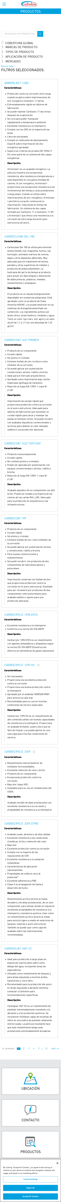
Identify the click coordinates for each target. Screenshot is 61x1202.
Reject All (30, 1188)
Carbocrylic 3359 (17, 751)
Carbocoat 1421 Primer (21, 340)
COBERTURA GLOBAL (19, 43)
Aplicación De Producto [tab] (24, 56)
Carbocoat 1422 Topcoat (22, 443)
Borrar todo (7, 66)
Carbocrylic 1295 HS (19, 665)
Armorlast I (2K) (16, 83)
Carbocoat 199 (15, 518)
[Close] (57, 1163)
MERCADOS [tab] (13, 61)
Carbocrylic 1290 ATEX (21, 614)
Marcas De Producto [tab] (21, 47)
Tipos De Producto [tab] (19, 52)
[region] (30, 1180)
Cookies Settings (30, 1179)
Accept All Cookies (30, 1196)
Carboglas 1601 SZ (18, 948)
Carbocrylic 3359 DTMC (21, 823)
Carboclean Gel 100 (19, 236)
